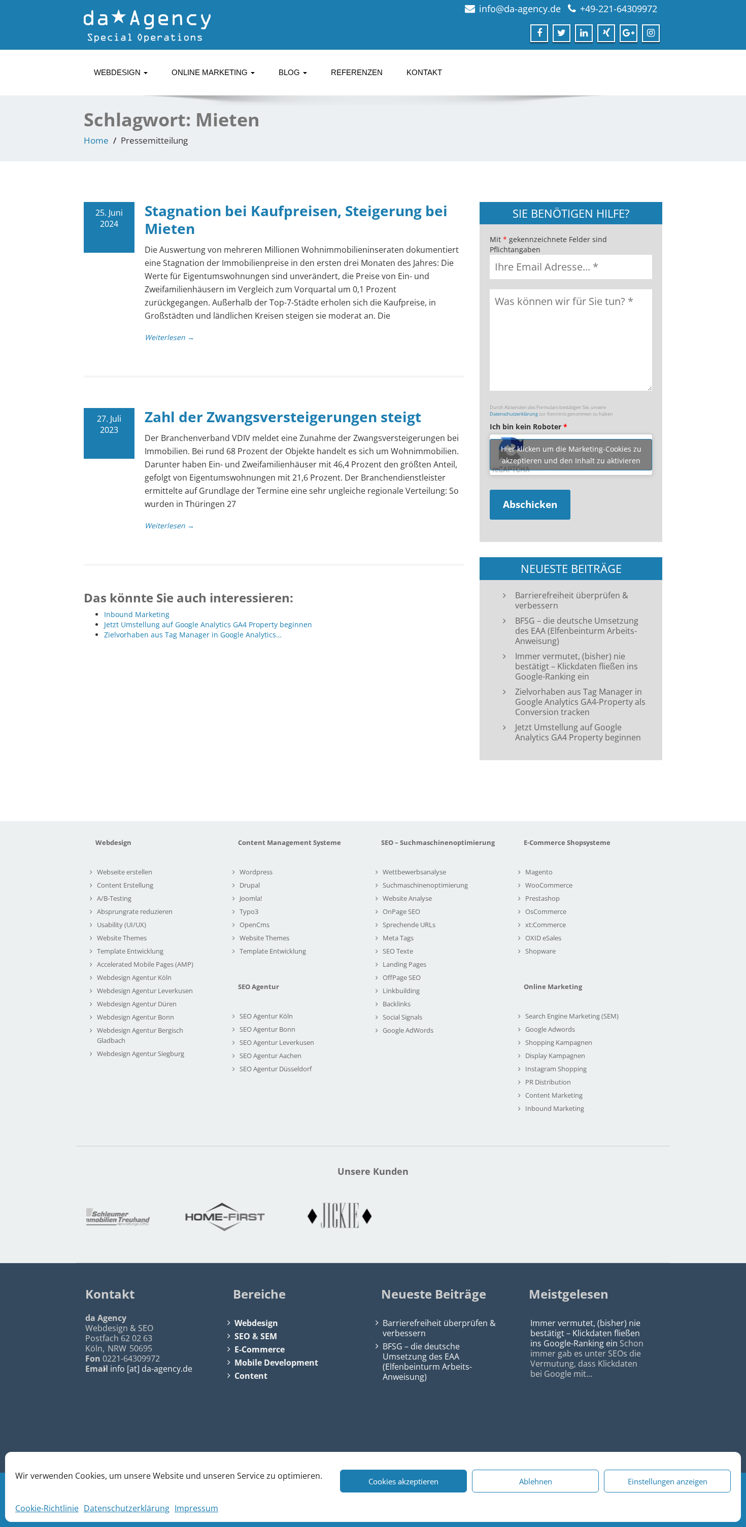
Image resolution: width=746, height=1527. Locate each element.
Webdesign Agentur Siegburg (140, 1053)
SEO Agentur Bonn (267, 1029)
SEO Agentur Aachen (270, 1055)
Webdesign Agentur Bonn (135, 1017)
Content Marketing (554, 1095)
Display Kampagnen (555, 1055)
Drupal (250, 885)
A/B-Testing (114, 898)
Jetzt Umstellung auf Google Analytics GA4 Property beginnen (578, 732)
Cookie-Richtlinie (47, 1508)
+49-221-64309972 (618, 9)
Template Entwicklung (130, 951)
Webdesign (118, 72)
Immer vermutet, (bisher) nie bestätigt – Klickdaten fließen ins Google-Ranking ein (576, 666)
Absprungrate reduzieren (135, 911)
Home (96, 140)
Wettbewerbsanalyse (414, 871)
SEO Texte (398, 951)
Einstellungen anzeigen (667, 1481)
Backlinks (397, 1003)
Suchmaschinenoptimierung (425, 885)
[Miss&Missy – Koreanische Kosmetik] (509, 1217)
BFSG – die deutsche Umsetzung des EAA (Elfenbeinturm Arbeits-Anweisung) (576, 631)
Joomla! (251, 898)
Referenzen (357, 72)
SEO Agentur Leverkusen (277, 1042)
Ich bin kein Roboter (528, 426)
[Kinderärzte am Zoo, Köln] (279, 1217)
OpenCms (254, 924)
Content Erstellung (125, 885)
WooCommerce (548, 885)
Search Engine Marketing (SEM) (572, 1016)
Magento (539, 871)
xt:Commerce (545, 924)
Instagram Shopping (556, 1068)
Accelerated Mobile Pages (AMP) (145, 964)
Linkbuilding (401, 990)
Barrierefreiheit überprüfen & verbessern (571, 600)
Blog (290, 72)
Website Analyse (407, 898)
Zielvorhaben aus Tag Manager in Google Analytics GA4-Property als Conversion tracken (580, 702)
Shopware (540, 951)
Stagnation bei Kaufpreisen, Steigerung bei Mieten (296, 219)
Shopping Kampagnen (558, 1042)
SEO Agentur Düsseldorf (276, 1068)
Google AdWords (408, 1030)
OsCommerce (545, 911)
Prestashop (542, 898)
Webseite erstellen (124, 871)
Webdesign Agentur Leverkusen (145, 990)
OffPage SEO (402, 977)
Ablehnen (535, 1481)
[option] (165, 1217)
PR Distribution (548, 1082)
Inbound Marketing (554, 1108)
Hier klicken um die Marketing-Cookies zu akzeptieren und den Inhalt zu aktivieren (571, 454)
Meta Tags (398, 937)
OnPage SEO (401, 911)
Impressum (196, 1508)
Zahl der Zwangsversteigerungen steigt (283, 416)
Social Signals (402, 1017)
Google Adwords (550, 1029)
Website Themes (122, 937)
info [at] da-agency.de (151, 1369)
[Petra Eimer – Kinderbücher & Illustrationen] (623, 1217)
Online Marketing (211, 72)
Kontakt (424, 72)
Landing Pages (404, 964)
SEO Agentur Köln (266, 1016)
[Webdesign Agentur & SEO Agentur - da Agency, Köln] (147, 23)
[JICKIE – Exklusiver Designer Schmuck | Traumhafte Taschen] (165, 1217)
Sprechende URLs (409, 924)
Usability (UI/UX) (121, 924)
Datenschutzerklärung (126, 1508)
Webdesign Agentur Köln (134, 977)
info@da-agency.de (520, 9)
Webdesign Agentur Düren (137, 1003)
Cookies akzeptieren (403, 1481)
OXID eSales (543, 937)
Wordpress (256, 871)
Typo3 (249, 911)
